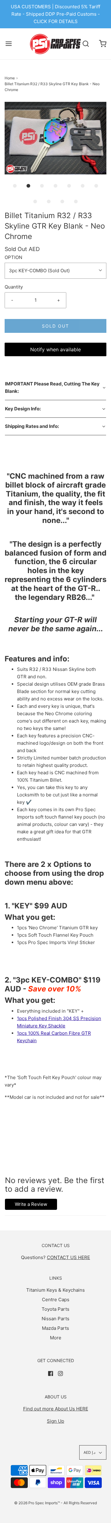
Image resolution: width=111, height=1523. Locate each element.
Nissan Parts (55, 1319)
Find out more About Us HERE (55, 1409)
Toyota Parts (55, 1309)
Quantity (14, 287)
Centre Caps (55, 1299)
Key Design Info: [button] (23, 409)
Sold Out (55, 326)
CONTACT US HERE (68, 1257)
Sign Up (55, 1421)
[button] (55, 138)
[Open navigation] (8, 43)
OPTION (13, 257)
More (55, 1338)
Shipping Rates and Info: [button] (32, 426)
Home (10, 78)
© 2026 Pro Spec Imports (36, 1503)
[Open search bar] (85, 43)
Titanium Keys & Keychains (55, 1290)
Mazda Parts (55, 1328)
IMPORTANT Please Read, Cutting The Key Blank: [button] (52, 387)
